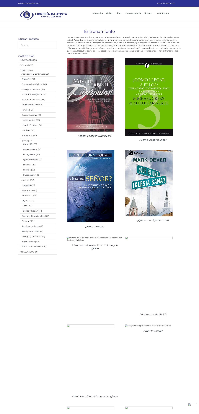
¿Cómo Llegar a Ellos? (153, 139)
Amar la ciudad (153, 331)
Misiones (27, 165)
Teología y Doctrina (31, 236)
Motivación (27, 195)
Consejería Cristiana (31, 89)
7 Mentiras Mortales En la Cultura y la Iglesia (95, 247)
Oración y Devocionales (33, 216)
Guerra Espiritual (29, 115)
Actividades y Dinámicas (33, 74)
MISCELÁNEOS (27, 252)
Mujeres (25, 200)
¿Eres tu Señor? (94, 226)
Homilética (27, 135)
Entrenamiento (30, 149)
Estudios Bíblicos (30, 104)
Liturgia (27, 170)
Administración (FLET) (153, 314)
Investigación (29, 175)
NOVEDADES (26, 60)
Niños (24, 205)
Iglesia (25, 140)
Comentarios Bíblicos (32, 84)
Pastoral (25, 221)
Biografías (26, 79)
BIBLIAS (24, 65)
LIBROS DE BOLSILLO (30, 246)
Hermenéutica (28, 120)
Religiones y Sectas (31, 226)
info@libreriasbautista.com (29, 3)
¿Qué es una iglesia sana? (153, 220)
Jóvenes (25, 180)
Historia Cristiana (30, 125)
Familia (25, 110)
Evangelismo (29, 154)
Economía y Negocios (32, 94)
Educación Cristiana (31, 99)
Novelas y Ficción (30, 211)
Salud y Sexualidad (30, 231)
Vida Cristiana (28, 241)
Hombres (26, 130)
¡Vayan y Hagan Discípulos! (95, 135)
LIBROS (23, 70)
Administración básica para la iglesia (95, 396)
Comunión (28, 144)
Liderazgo (26, 185)
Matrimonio (27, 190)
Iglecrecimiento (30, 159)
